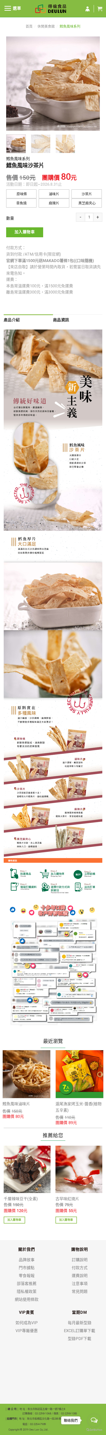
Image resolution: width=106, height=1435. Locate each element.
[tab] (28, 320)
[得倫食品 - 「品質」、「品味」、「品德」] (50, 8)
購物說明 (79, 1249)
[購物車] (99, 8)
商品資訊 (61, 320)
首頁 (29, 26)
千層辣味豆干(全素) (21, 1198)
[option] (26, 1084)
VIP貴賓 (26, 1312)
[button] (21, 193)
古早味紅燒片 (67, 1198)
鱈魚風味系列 (70, 26)
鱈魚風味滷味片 (16, 1104)
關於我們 (26, 1249)
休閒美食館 (46, 26)
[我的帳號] (87, 9)
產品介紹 (12, 320)
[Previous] (14, 83)
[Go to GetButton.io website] (94, 1430)
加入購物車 (25, 232)
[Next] (91, 83)
